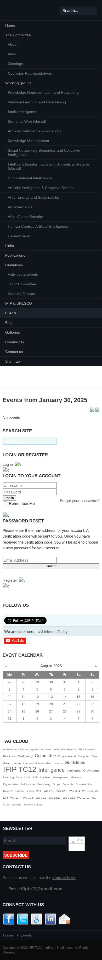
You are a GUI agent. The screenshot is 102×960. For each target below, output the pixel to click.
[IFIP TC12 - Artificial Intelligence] (13, 10)
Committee (45, 755)
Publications (28, 784)
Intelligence (51, 770)
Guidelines (75, 762)
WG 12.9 (41, 797)
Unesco (20, 791)
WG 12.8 (28, 797)
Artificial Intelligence (65, 749)
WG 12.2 (49, 791)
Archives (46, 749)
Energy (17, 763)
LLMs (35, 777)
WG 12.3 (61, 791)
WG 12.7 (15, 797)
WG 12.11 (55, 797)
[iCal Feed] (97, 410)
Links (19, 777)
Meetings (76, 777)
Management (61, 777)
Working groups (33, 804)
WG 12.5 (87, 791)
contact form (64, 877)
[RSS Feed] (92, 410)
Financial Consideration (37, 763)
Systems (8, 791)
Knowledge (91, 771)
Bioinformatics (87, 749)
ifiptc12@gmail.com (42, 888)
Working (16, 804)
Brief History (25, 756)
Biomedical (9, 756)
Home (8, 935)
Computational (67, 756)
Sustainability (84, 784)
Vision (30, 791)
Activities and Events (15, 749)
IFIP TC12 (19, 769)
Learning (8, 777)
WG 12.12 (69, 797)
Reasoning (43, 784)
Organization (11, 784)
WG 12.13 (83, 797)
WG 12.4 (74, 791)
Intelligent (74, 771)
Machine (45, 777)
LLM (27, 777)
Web (39, 791)
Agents (34, 749)
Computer (83, 756)
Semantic (68, 784)
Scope (56, 784)
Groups (58, 763)
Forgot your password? (79, 500)
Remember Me (21, 503)
